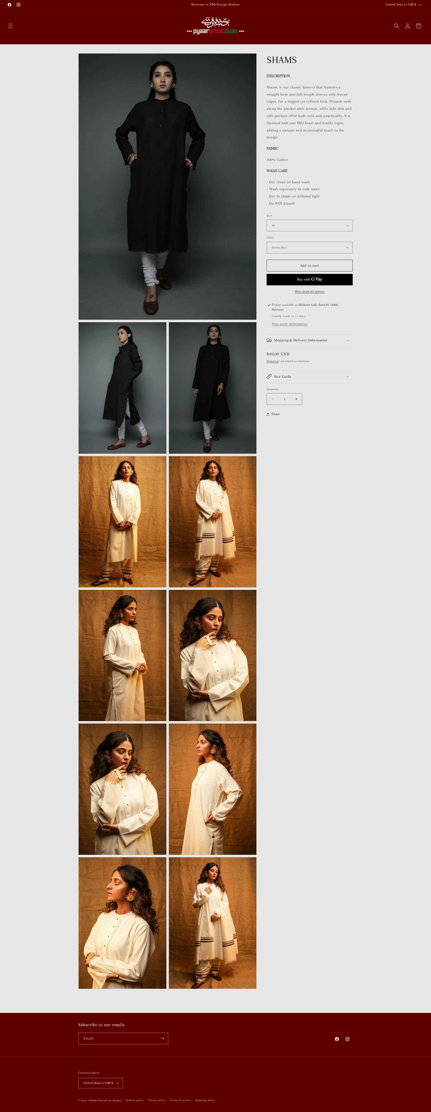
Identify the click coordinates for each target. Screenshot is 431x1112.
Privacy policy (157, 1100)
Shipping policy (205, 1100)
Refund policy (135, 1100)
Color (270, 237)
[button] (10, 25)
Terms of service (180, 1100)
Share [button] (276, 414)
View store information (290, 324)
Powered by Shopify (110, 1100)
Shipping (273, 361)
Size (269, 215)
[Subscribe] (162, 1038)
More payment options (309, 291)
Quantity (273, 389)
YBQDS (92, 1100)
